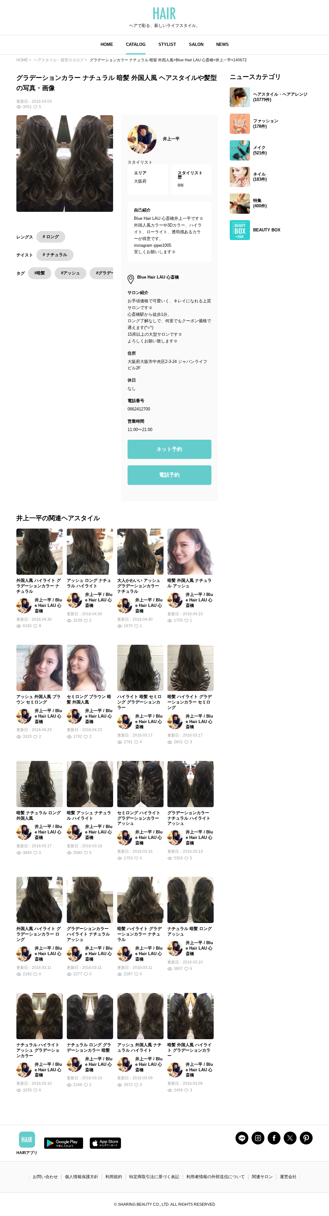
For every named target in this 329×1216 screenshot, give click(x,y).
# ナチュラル (55, 254)
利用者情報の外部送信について (215, 1176)
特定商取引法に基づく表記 (154, 1176)
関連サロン (262, 1176)
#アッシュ (70, 273)
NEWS (222, 44)
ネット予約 (169, 449)
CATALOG (136, 44)
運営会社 (288, 1176)
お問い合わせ (45, 1176)
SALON (196, 44)
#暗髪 (39, 273)
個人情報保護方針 (81, 1176)
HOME (107, 44)
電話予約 (169, 475)
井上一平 (171, 138)
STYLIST (167, 44)
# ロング (51, 236)
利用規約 (113, 1176)
